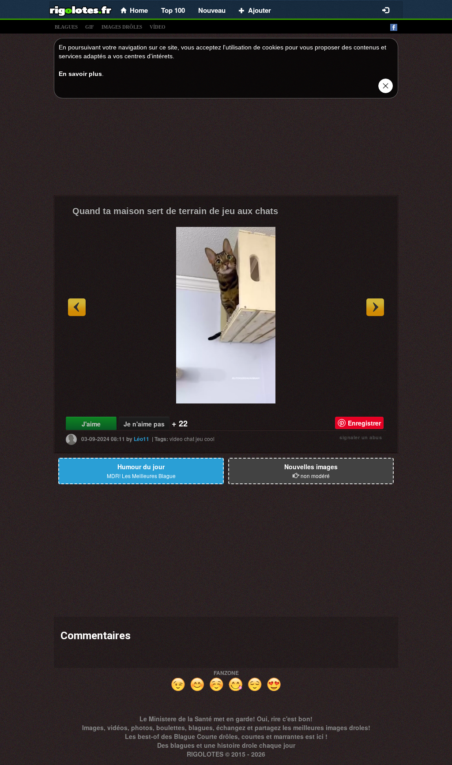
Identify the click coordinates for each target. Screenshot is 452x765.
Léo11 (141, 439)
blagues (66, 27)
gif (89, 27)
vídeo (158, 27)
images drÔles (122, 27)
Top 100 (173, 10)
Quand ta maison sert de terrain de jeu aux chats (175, 211)
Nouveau (212, 10)
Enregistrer (364, 422)
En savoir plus (80, 73)
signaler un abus (360, 437)
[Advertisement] (226, 149)
